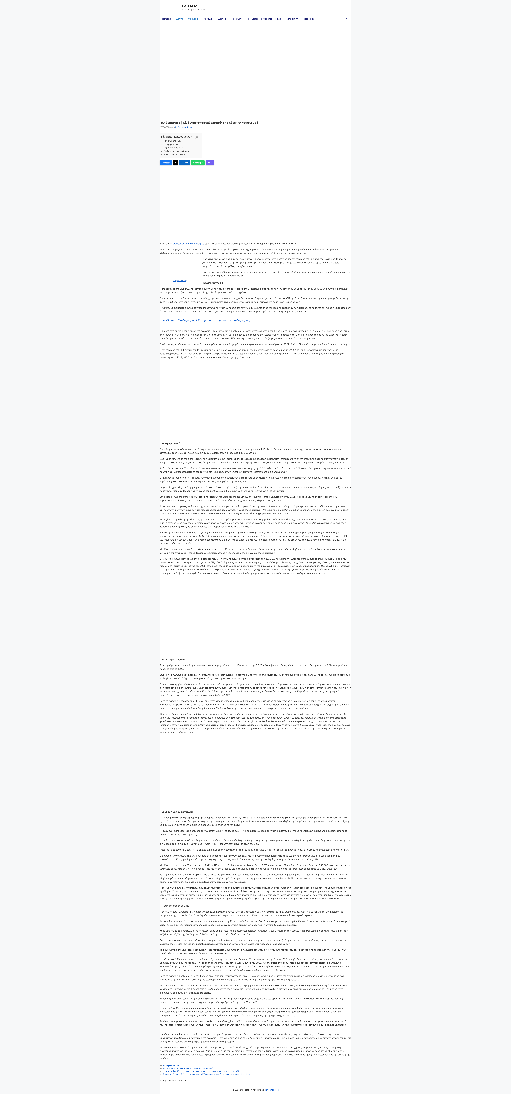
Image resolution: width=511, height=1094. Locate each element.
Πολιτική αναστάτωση (174, 154)
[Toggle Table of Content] (196, 137)
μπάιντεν (197, 1068)
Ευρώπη (174, 1068)
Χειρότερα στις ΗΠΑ (173, 147)
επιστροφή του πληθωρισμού (188, 243)
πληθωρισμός (208, 1068)
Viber (209, 163)
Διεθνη (179, 19)
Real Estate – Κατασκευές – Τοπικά (264, 19)
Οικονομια (193, 19)
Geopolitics (308, 19)
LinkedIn (184, 163)
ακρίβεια (167, 1068)
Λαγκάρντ (188, 1068)
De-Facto (189, 6)
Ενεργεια (222, 19)
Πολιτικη (166, 19)
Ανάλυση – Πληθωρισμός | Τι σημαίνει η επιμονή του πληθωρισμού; (206, 320)
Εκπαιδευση (292, 19)
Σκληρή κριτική (170, 144)
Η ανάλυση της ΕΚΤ (172, 141)
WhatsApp (198, 163)
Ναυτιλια (208, 19)
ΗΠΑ (181, 1068)
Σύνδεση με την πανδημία (176, 151)
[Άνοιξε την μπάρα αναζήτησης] (347, 19)
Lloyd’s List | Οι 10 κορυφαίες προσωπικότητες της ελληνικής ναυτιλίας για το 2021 (201, 1071)
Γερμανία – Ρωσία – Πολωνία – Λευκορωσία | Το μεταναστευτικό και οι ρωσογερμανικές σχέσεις (207, 1074)
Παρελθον (237, 19)
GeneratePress (271, 1090)
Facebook (166, 163)
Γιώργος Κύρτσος (180, 281)
